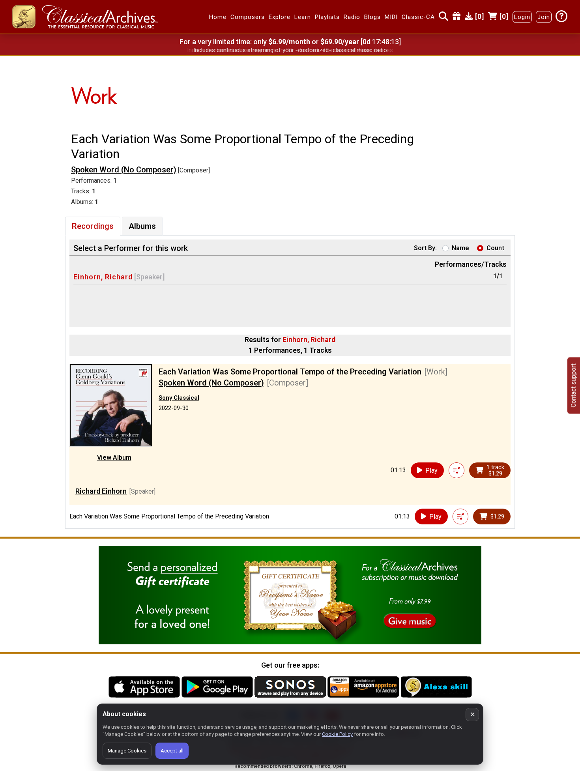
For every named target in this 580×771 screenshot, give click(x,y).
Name (460, 248)
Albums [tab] (142, 226)
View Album (114, 457)
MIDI (391, 17)
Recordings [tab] (93, 226)
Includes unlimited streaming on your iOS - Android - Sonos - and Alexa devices (290, 50)
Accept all (172, 751)
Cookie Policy (337, 734)
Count (495, 248)
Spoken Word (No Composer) (123, 169)
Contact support (573, 386)
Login (522, 17)
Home (217, 17)
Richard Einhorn (101, 491)
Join (543, 17)
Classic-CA (418, 17)
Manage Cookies (127, 751)
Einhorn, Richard (103, 277)
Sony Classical (179, 397)
